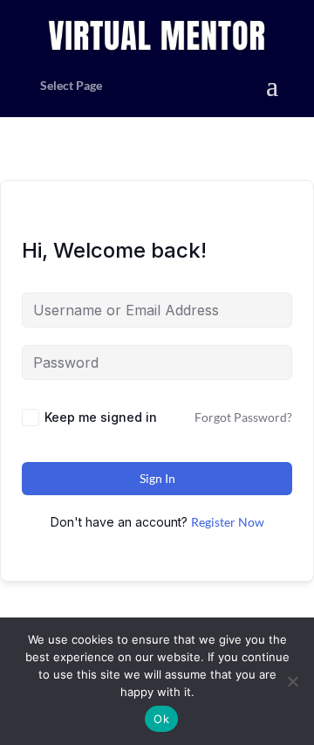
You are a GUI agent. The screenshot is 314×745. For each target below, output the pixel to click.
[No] (292, 681)
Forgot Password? (243, 417)
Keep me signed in (100, 417)
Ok (161, 719)
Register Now (227, 521)
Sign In (157, 478)
